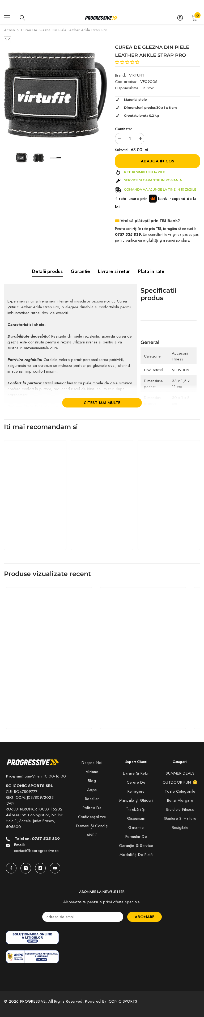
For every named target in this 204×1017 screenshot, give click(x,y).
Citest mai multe (102, 403)
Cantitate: (123, 129)
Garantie (80, 271)
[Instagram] (25, 868)
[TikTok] (40, 868)
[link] (35, 531)
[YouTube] (55, 868)
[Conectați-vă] (180, 17)
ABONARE (144, 917)
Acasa (9, 30)
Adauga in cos (157, 161)
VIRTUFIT (136, 75)
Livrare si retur (114, 271)
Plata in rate (151, 271)
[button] (128, 62)
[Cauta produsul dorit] (22, 18)
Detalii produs (47, 271)
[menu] (7, 18)
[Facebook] (11, 868)
